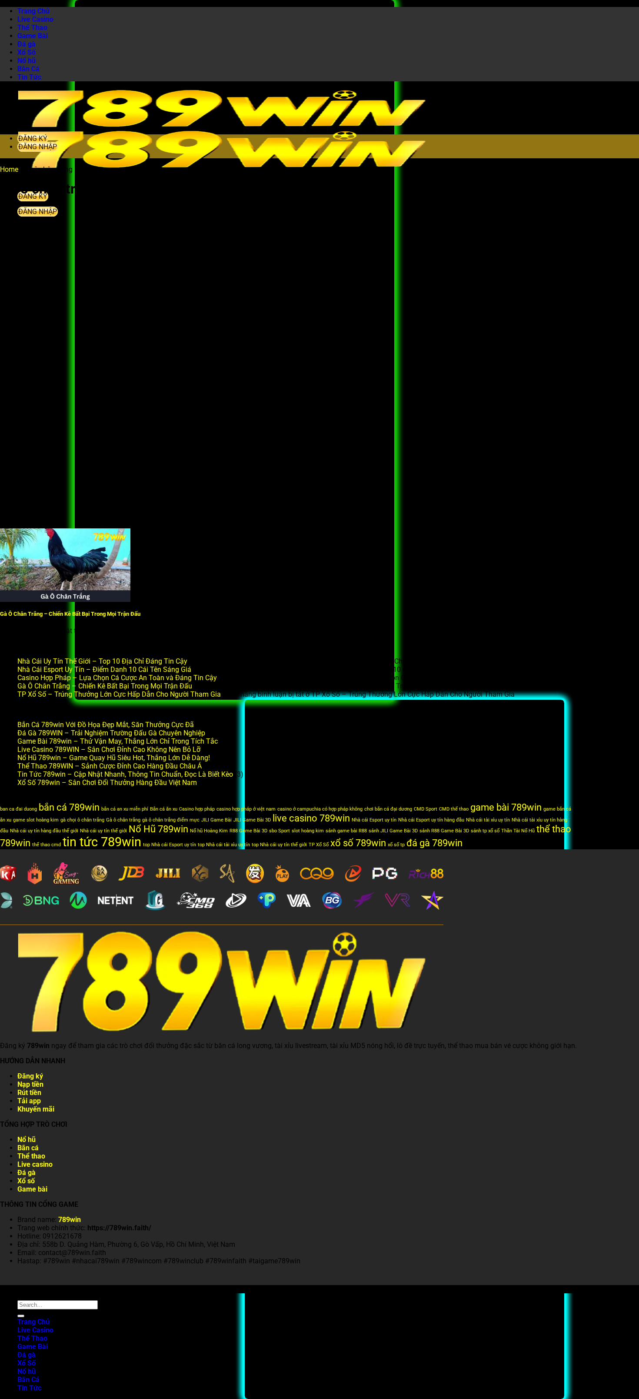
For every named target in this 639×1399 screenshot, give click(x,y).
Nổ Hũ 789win (158, 829)
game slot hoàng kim (36, 820)
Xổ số (26, 1181)
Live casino (35, 1164)
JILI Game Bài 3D (252, 820)
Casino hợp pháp (197, 809)
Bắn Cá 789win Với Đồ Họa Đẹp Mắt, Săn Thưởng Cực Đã (105, 725)
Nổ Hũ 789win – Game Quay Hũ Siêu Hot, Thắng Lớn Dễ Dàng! (113, 758)
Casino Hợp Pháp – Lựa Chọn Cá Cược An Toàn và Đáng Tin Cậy (117, 678)
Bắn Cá (28, 69)
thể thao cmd (46, 845)
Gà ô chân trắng (123, 820)
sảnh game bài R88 (346, 831)
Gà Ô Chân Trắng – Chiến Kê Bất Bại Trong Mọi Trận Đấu (70, 614)
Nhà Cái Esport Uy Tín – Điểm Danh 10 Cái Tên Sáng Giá (104, 669)
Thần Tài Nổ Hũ (518, 831)
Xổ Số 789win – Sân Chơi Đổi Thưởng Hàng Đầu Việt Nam (107, 782)
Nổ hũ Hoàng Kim (209, 831)
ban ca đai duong (18, 809)
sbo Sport (279, 831)
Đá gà (26, 44)
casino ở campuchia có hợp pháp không (320, 809)
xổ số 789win (358, 843)
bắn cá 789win (69, 807)
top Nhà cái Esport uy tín (169, 845)
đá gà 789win (434, 843)
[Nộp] (20, 1316)
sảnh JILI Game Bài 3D (393, 831)
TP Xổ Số (319, 845)
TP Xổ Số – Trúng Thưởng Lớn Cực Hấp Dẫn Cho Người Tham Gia (119, 694)
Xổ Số (26, 52)
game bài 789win (506, 807)
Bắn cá (28, 1148)
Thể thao (31, 1156)
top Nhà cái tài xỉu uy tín (224, 845)
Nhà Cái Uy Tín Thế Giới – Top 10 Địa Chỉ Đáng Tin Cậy (102, 661)
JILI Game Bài (216, 820)
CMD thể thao (454, 809)
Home (9, 169)
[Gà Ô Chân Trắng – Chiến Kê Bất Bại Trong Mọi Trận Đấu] (65, 599)
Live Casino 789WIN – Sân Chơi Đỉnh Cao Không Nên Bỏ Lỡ (108, 749)
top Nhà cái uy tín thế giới (279, 845)
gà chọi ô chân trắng (82, 820)
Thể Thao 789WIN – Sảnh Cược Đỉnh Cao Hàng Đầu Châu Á (109, 766)
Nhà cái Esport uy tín (374, 820)
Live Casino (35, 19)
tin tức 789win (102, 842)
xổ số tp (396, 845)
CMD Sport (425, 809)
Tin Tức (29, 77)
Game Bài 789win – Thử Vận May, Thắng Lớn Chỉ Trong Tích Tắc (117, 741)
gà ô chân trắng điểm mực (171, 820)
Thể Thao (32, 27)
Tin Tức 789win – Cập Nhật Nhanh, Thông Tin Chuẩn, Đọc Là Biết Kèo (125, 774)
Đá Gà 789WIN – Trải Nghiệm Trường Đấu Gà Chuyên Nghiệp (111, 733)
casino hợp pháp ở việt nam (246, 809)
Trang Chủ (33, 11)
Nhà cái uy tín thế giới (103, 831)
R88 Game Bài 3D (248, 831)
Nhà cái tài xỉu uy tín (488, 820)
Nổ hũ (26, 61)
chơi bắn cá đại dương (388, 809)
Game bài (32, 1189)
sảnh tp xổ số (485, 831)
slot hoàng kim (308, 831)
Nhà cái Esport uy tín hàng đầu (431, 820)
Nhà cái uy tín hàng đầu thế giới (44, 831)
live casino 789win (311, 818)
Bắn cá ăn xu (163, 809)
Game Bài (32, 36)
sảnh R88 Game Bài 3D (444, 831)
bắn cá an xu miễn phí (124, 809)
